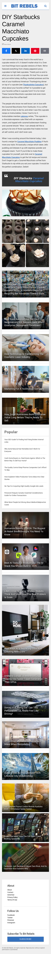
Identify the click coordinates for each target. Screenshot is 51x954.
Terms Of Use (12, 900)
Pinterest (10, 920)
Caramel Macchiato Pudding (29, 141)
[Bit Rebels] (23, 8)
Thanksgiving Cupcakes (33, 85)
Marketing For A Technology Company (24, 388)
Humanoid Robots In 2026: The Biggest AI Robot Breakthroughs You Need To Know (24, 531)
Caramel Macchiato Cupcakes (29, 180)
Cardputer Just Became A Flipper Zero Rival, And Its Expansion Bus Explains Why (25, 867)
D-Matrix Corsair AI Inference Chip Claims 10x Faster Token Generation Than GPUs (23, 678)
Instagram (11, 923)
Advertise (10, 895)
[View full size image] (25, 203)
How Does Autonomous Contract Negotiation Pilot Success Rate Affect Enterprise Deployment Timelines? (24, 322)
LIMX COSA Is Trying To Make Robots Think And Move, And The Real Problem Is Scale (25, 594)
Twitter (10, 918)
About (9, 890)
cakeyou (24, 116)
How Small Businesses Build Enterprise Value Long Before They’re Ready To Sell (25, 417)
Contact (10, 892)
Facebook (11, 915)
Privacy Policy (12, 897)
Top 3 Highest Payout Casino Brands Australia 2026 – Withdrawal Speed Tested (23, 807)
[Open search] (46, 4)
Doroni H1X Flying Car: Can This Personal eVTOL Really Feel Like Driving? (21, 710)
